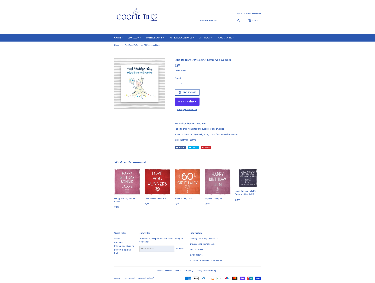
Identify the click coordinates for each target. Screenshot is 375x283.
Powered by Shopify (146, 278)
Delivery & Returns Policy (206, 270)
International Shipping (124, 246)
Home (116, 45)
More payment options (187, 109)
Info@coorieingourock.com (202, 244)
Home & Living (225, 37)
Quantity (179, 78)
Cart (255, 20)
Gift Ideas (204, 37)
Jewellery (134, 37)
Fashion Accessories (180, 37)
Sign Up (179, 249)
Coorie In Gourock (128, 278)
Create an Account (253, 14)
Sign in (239, 14)
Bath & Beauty (154, 37)
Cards (118, 37)
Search (117, 238)
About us (118, 242)
